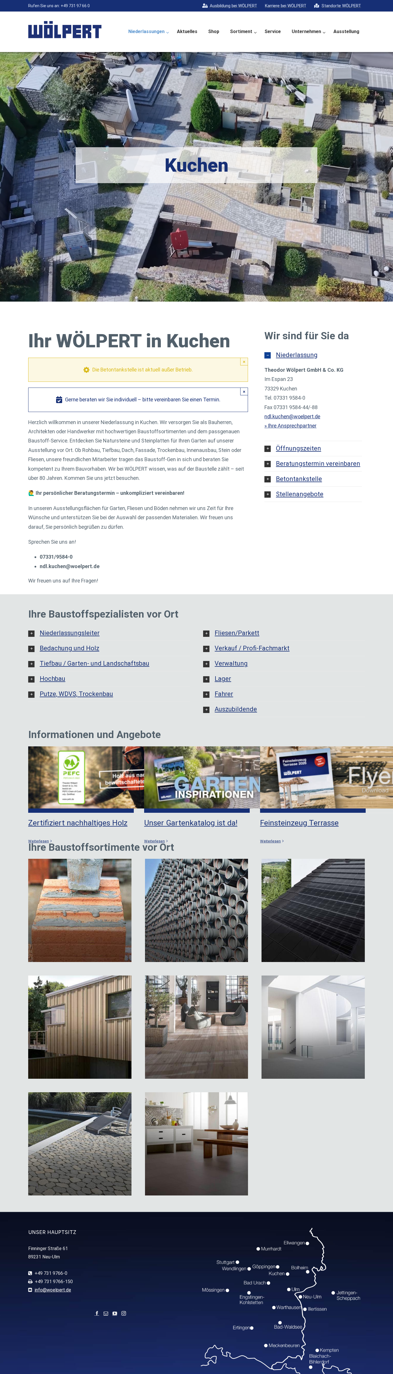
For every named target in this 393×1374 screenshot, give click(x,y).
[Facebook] (97, 1313)
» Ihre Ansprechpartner (290, 426)
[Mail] (106, 1313)
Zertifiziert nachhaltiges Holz (77, 822)
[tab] (313, 355)
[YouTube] (114, 1313)
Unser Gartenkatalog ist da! (190, 822)
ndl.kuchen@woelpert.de (292, 416)
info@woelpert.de (53, 1290)
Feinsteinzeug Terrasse (299, 822)
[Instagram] (123, 1313)
